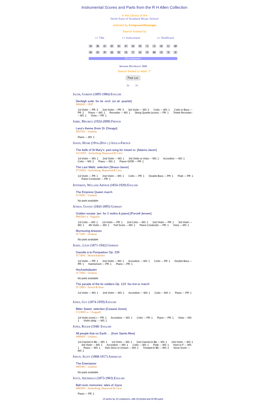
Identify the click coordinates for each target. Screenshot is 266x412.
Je (128, 85)
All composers (133, 58)
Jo (137, 85)
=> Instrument (131, 37)
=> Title (99, 37)
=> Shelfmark (165, 37)
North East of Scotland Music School (134, 18)
